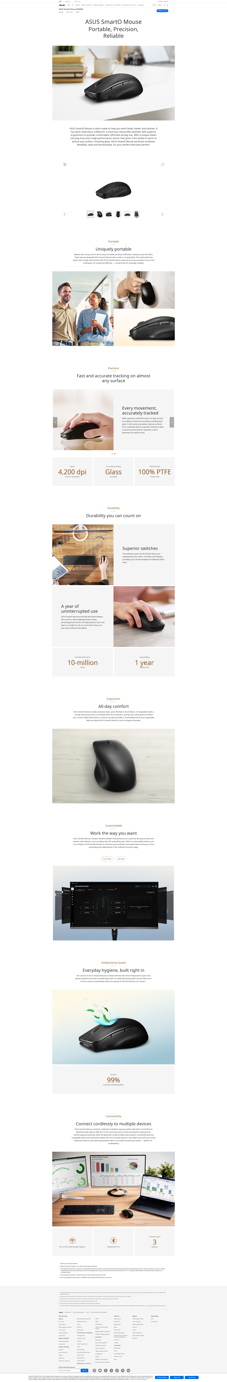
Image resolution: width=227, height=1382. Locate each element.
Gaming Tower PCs (82, 1321)
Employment (117, 1324)
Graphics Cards (81, 1338)
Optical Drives (81, 1358)
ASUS (87, 1312)
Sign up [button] (84, 1370)
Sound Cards (80, 1355)
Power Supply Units (82, 1344)
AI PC (115, 1351)
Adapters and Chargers (101, 1359)
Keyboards (98, 1340)
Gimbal (97, 1356)
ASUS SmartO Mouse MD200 (71, 9)
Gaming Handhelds (64, 1341)
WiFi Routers (98, 1324)
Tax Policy (116, 1340)
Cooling (79, 1341)
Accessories (62, 1335)
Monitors (61, 1350)
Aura (115, 1359)
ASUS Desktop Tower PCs (84, 1319)
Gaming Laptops (63, 1333)
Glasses (61, 1355)
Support (77, 12)
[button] (160, 1)
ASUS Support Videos (138, 1335)
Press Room (117, 1330)
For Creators (62, 1330)
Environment (154, 1321)
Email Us (134, 1327)
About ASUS (117, 1319)
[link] (62, 5)
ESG (152, 1319)
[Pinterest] (122, 1370)
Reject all (177, 1377)
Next (172, 422)
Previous (55, 422)
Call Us (134, 1330)
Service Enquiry (136, 1321)
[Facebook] (105, 1370)
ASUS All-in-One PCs (64, 1361)
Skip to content (59, 5)
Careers (116, 1342)
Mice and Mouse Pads (101, 1342)
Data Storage (80, 1349)
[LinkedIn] (128, 1370)
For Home (61, 1321)
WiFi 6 (97, 1321)
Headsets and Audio (100, 1345)
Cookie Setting (162, 1377)
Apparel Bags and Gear (101, 1351)
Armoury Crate (118, 1356)
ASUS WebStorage (119, 1333)
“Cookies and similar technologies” (138, 1379)
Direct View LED (63, 1352)
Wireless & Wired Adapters (102, 1334)
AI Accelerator (81, 1360)
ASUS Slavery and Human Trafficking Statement (121, 1336)
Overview (61, 12)
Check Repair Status (137, 1319)
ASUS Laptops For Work (65, 1327)
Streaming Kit (99, 1354)
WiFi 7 (97, 1319)
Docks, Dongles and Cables (102, 1362)
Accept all (192, 1377)
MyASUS (134, 1338)
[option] (113, 419)
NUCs (78, 1324)
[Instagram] (94, 1370)
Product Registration (137, 1324)
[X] (111, 1370)
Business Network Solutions (102, 1331)
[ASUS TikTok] (117, 1370)
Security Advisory (137, 1333)
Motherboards (81, 1335)
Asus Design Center (119, 1354)
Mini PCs (79, 1327)
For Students (62, 1324)
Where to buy (162, 11)
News (115, 1327)
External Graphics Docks (83, 1352)
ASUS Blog (117, 1348)
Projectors (61, 1358)
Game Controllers (100, 1348)
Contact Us (117, 1321)
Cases (78, 1346)
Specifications (69, 12)
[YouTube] (100, 1370)
